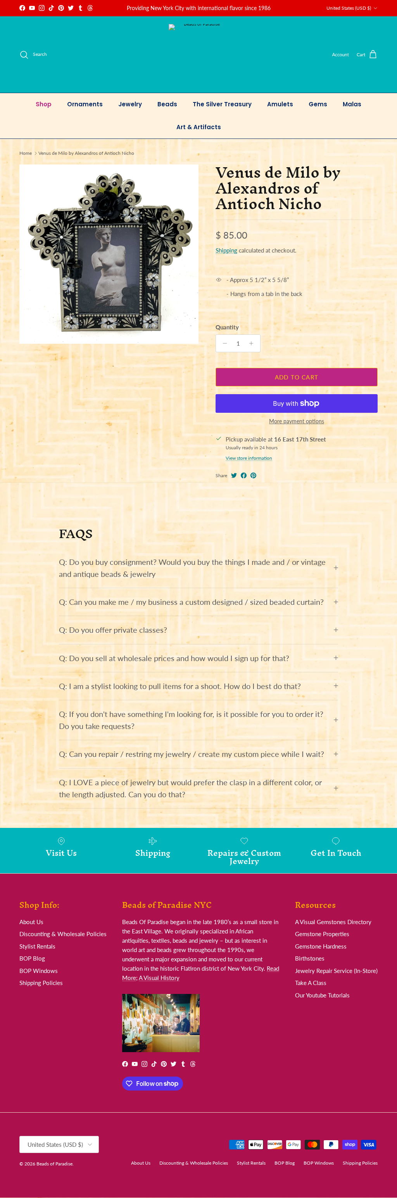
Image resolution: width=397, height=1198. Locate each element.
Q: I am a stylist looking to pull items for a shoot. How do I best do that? (180, 686)
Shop (44, 104)
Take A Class (310, 982)
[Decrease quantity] (223, 343)
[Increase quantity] (253, 343)
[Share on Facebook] (244, 475)
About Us (31, 921)
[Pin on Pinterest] (253, 475)
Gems (318, 104)
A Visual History (159, 977)
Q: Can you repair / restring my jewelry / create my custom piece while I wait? (191, 754)
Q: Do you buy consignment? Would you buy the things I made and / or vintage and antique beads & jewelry (192, 567)
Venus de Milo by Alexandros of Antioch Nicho (86, 153)
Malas (352, 104)
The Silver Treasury (222, 104)
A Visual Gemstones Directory (333, 921)
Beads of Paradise (54, 1164)
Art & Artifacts (198, 127)
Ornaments (85, 104)
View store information (249, 458)
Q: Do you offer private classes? (113, 629)
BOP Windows (38, 970)
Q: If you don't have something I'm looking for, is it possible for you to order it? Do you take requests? (191, 720)
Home (25, 153)
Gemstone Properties (322, 933)
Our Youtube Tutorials (322, 995)
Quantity (227, 327)
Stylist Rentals (37, 946)
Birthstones (310, 958)
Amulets (280, 104)
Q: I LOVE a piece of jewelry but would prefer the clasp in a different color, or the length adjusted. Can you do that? (190, 788)
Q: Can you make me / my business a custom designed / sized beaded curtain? (191, 601)
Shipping (226, 250)
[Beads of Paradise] (199, 54)
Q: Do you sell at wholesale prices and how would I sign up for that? (174, 658)
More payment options (296, 421)
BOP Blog (32, 958)
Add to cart (296, 377)
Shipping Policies (41, 982)
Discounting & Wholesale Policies (63, 933)
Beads (167, 104)
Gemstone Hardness (321, 946)
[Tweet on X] (234, 475)
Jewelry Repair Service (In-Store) (336, 970)
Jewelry (130, 104)
